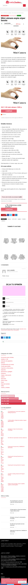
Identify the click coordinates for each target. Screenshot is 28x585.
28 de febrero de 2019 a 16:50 (12, 271)
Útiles (2, 385)
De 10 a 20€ (5, 398)
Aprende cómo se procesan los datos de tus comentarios (13, 329)
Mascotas (3, 378)
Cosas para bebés (5, 366)
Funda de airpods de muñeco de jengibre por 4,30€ (6, 241)
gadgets (19, 219)
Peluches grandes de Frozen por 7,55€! (14, 561)
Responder (23, 268)
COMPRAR (9, 111)
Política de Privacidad (5, 577)
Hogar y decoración (6, 375)
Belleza (3, 362)
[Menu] (1, 9)
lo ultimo (23, 219)
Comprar (9, 209)
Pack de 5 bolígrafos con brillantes (9, 564)
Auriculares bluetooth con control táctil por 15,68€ (22, 240)
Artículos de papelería (6, 361)
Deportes (3, 369)
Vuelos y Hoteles (5, 387)
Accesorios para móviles (7, 357)
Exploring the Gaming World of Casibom (16, 465)
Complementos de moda (7, 364)
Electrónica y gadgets (7, 12)
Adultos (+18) (4, 359)
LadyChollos (7, 23)
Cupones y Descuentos (7, 368)
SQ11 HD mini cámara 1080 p (11, 107)
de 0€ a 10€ (14, 219)
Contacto (3, 576)
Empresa (3, 373)
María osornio (4, 555)
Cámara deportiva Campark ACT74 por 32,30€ (6, 257)
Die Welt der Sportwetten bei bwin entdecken (17, 437)
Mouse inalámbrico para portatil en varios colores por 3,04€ (14, 257)
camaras (9, 219)
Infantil (2, 377)
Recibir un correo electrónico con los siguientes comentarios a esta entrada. (13, 313)
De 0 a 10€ (4, 396)
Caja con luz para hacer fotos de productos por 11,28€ (14, 241)
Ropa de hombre (5, 384)
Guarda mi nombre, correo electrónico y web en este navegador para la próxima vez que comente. (13, 310)
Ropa (2, 382)
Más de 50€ (5, 403)
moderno (3, 220)
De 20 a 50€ (5, 401)
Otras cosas (4, 380)
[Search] (22, 9)
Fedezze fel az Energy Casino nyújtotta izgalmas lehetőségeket (16, 484)
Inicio (2, 12)
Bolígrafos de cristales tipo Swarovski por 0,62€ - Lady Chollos (14, 563)
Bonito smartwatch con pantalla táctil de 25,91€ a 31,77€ (21, 257)
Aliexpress (19, 15)
